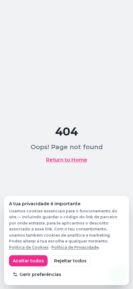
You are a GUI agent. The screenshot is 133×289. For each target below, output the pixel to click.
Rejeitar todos (70, 261)
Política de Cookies (29, 247)
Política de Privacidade (75, 247)
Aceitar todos (28, 261)
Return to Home (66, 160)
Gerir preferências (40, 274)
